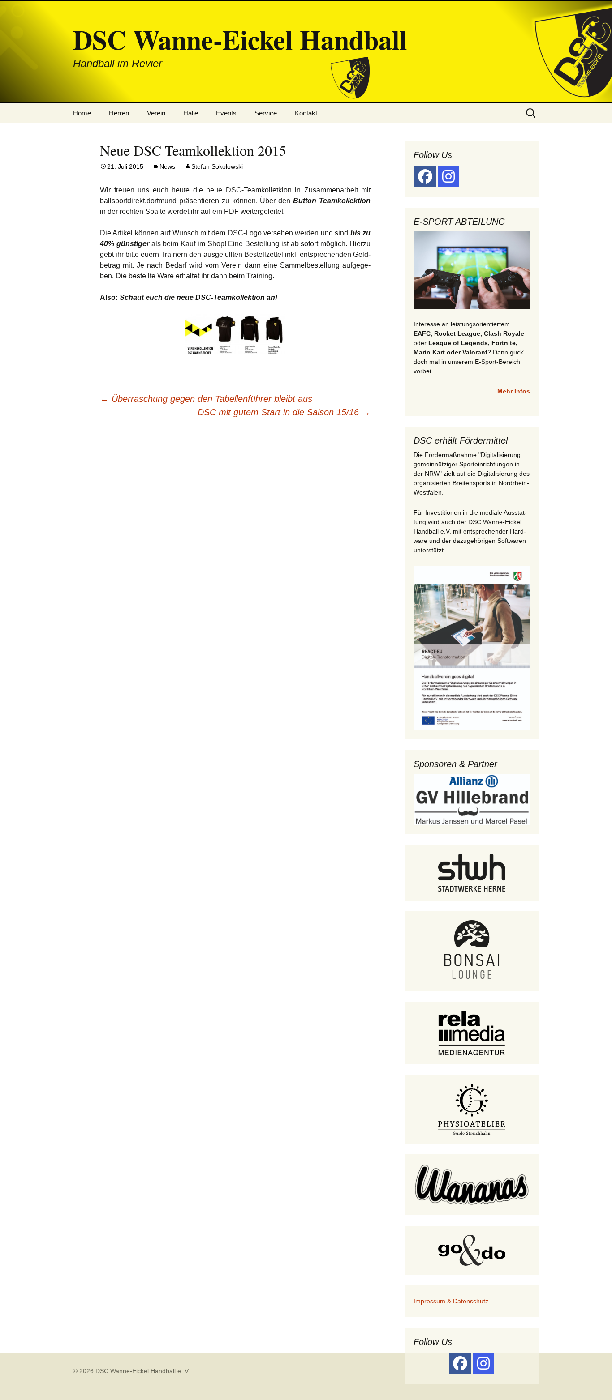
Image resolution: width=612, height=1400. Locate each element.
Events (226, 113)
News (167, 166)
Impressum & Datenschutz (451, 1301)
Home (82, 113)
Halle (190, 113)
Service (265, 113)
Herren (119, 113)
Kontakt (306, 113)
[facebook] (425, 176)
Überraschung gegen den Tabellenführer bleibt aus (206, 399)
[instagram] (448, 176)
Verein (156, 113)
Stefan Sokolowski (217, 166)
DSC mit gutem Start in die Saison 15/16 (284, 412)
